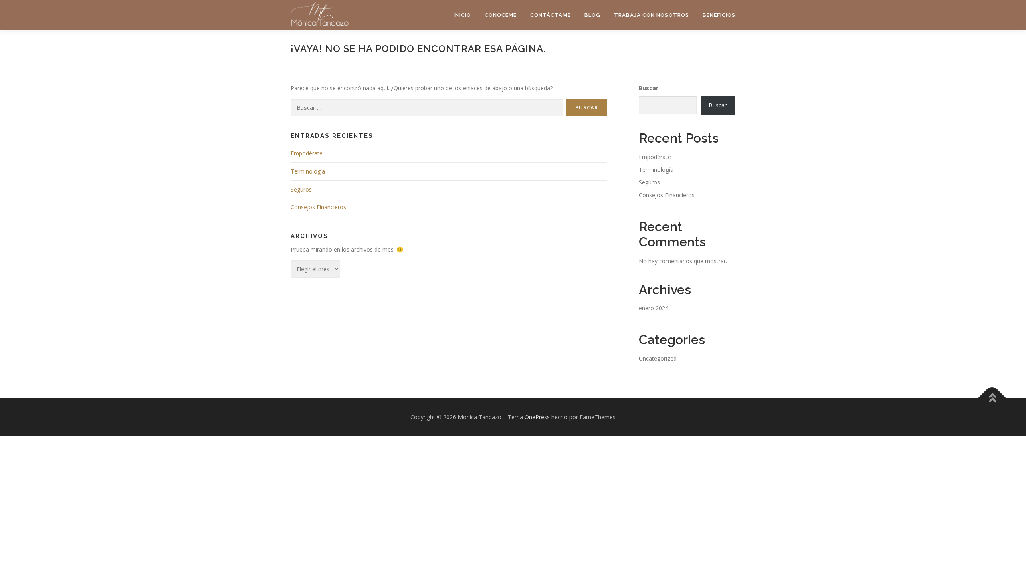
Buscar (648, 88)
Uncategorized (658, 358)
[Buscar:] (427, 107)
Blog (592, 15)
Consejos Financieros (318, 207)
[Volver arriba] (992, 398)
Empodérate (307, 153)
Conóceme (501, 15)
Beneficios (719, 15)
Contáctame (550, 15)
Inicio (462, 15)
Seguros (301, 189)
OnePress (537, 417)
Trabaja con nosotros (651, 15)
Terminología (308, 171)
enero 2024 (654, 308)
